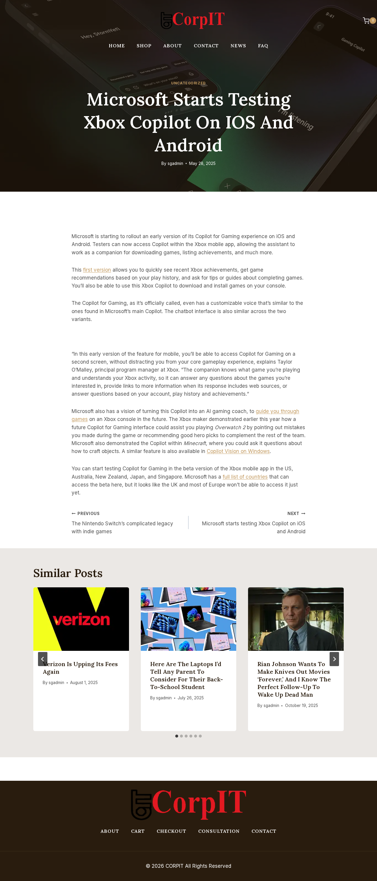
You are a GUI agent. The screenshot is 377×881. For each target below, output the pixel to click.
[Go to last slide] (42, 659)
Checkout (171, 831)
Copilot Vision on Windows (238, 451)
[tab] (176, 736)
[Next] (334, 659)
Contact (206, 46)
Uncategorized (188, 83)
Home (117, 46)
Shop (144, 46)
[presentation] (81, 619)
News (238, 46)
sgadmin (175, 163)
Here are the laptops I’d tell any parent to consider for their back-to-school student (186, 675)
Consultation (219, 831)
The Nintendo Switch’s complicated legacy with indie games (122, 523)
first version (97, 270)
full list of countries (245, 477)
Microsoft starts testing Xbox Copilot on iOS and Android (253, 523)
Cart (138, 831)
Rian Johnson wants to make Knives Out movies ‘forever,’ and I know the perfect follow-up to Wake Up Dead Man (294, 679)
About (172, 46)
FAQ (263, 46)
